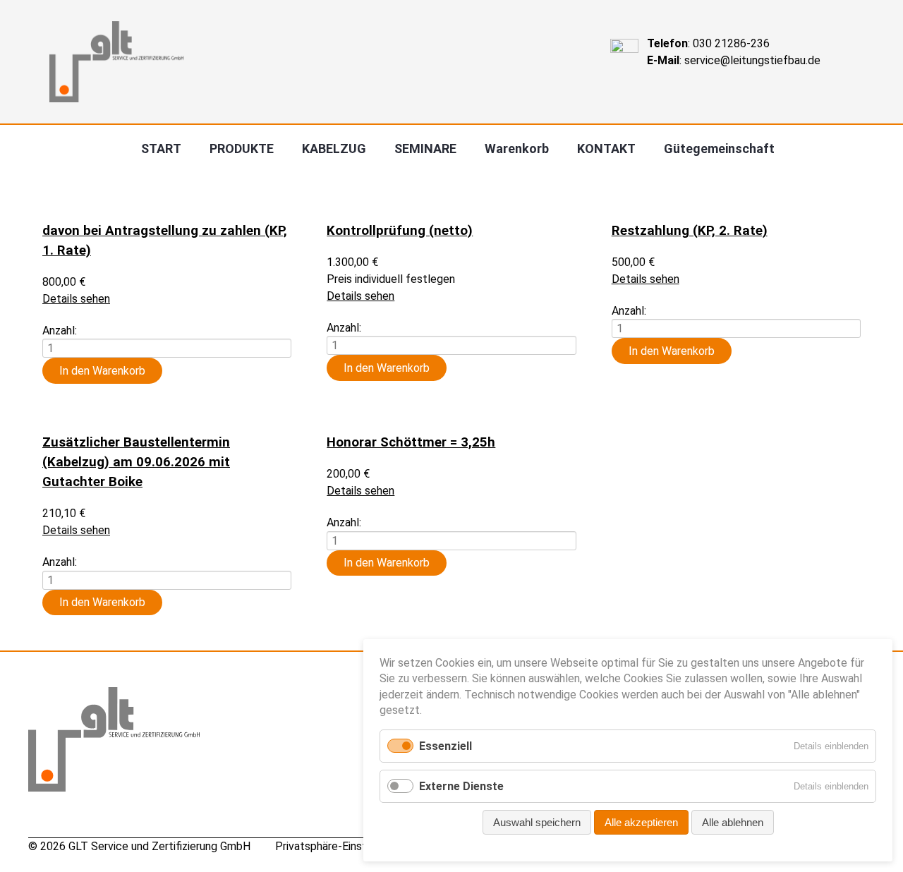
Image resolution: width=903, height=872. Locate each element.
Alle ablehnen (732, 822)
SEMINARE (425, 148)
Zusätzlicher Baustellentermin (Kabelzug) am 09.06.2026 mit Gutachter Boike (136, 462)
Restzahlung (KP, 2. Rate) (690, 230)
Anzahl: (59, 330)
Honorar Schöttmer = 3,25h (411, 442)
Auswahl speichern (537, 822)
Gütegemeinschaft (719, 148)
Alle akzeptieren (641, 822)
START (161, 148)
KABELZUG (334, 148)
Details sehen (76, 298)
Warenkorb (517, 148)
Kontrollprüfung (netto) (400, 230)
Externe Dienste (461, 786)
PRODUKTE (242, 148)
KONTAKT (606, 148)
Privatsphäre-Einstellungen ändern (359, 846)
